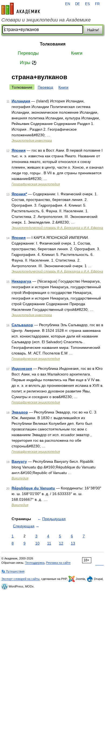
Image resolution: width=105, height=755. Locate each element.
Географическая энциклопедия (36, 184)
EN (67, 4)
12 (61, 543)
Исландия (21, 101)
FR (97, 4)
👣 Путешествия (12, 571)
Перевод (45, 87)
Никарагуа (21, 281)
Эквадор (20, 412)
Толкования (52, 44)
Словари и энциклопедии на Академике (46, 20)
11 (49, 543)
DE (77, 4)
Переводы (28, 53)
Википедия (20, 478)
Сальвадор (22, 325)
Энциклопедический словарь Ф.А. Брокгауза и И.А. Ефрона (57, 228)
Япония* (19, 194)
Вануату (19, 461)
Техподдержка (34, 562)
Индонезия (22, 368)
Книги (76, 53)
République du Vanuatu (33, 488)
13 (73, 543)
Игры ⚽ (28, 62)
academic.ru (20, 9)
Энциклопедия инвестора (32, 140)
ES (87, 4)
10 (37, 543)
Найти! (93, 30)
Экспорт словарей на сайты (20, 578)
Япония (19, 150)
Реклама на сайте (58, 562)
